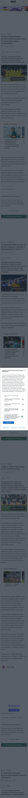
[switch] (22, 399)
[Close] (25, 370)
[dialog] (14, 399)
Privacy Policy (22, 427)
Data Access (14, 427)
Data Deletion (6, 427)
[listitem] (14, 396)
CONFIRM (8, 422)
